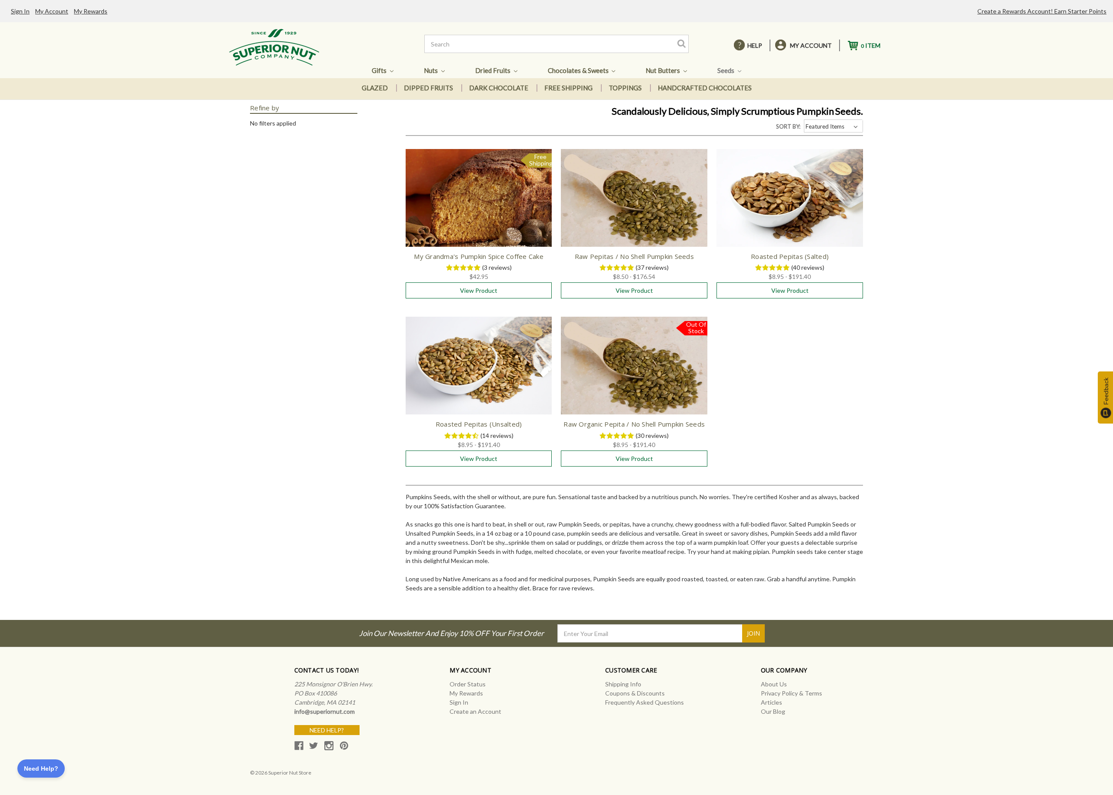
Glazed (375, 88)
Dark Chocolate (498, 88)
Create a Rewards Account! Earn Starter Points (1041, 11)
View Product (478, 290)
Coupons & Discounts (635, 693)
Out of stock (634, 373)
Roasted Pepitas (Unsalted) (479, 424)
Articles (771, 702)
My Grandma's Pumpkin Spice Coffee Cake (478, 256)
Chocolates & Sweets (579, 70)
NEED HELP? (327, 730)
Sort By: (788, 126)
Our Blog (773, 711)
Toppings (625, 88)
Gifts (380, 70)
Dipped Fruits (428, 88)
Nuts (431, 70)
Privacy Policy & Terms (791, 693)
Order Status (468, 684)
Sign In (20, 11)
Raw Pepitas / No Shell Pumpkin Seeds (634, 256)
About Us (774, 684)
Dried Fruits (493, 70)
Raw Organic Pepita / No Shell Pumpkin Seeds (634, 424)
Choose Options (634, 205)
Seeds (726, 70)
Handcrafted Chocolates (705, 88)
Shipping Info (623, 684)
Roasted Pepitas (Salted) (790, 256)
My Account (51, 11)
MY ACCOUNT (811, 45)
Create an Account (475, 711)
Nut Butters (663, 70)
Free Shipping (568, 88)
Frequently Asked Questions (644, 702)
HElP (754, 45)
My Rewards (90, 11)
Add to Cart (478, 205)
